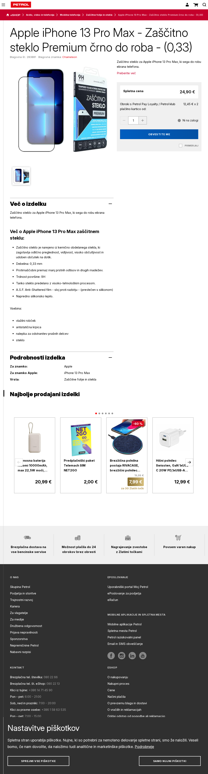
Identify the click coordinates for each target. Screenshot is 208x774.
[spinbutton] (133, 120)
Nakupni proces (118, 684)
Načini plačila (116, 697)
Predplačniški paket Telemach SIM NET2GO (79, 465)
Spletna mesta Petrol (122, 631)
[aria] (13, 15)
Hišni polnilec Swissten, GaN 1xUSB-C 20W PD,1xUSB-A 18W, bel (173, 466)
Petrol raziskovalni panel (124, 637)
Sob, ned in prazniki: (24, 703)
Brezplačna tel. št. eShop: (28, 684)
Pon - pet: (17, 697)
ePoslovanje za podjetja (124, 593)
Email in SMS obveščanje (125, 644)
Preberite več (126, 73)
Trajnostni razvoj (21, 600)
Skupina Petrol (20, 587)
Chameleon (69, 57)
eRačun (112, 600)
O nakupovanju (117, 677)
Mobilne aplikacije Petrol (124, 624)
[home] (21, 5)
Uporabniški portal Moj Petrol (127, 587)
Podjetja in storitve (23, 593)
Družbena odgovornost (26, 626)
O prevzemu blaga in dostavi (127, 703)
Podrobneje (144, 747)
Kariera (15, 606)
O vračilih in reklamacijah (124, 710)
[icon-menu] (3, 5)
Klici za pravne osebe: (25, 710)
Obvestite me (159, 134)
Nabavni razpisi (20, 652)
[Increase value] (143, 120)
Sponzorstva (19, 639)
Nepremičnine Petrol (24, 645)
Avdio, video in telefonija (40, 14)
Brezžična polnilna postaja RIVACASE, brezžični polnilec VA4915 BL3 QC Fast (125, 466)
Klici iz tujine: (19, 690)
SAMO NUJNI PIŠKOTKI (169, 761)
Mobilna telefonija (70, 14)
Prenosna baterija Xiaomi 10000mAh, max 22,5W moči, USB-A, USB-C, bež (32, 466)
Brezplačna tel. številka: (26, 677)
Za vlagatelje (19, 613)
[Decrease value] (124, 120)
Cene (111, 690)
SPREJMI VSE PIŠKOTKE (38, 761)
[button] (19, 462)
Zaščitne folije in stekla (99, 14)
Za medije (17, 619)
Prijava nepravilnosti (24, 632)
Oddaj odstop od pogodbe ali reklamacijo (136, 716)
